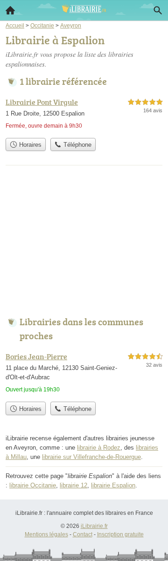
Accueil (10, 10)
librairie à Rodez (98, 447)
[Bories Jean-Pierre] (84, 374)
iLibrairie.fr (94, 526)
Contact (82, 534)
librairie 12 (73, 485)
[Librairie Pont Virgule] (84, 114)
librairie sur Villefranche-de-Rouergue (91, 456)
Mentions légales (46, 534)
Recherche (157, 10)
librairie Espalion (113, 485)
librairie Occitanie (32, 485)
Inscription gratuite (120, 534)
